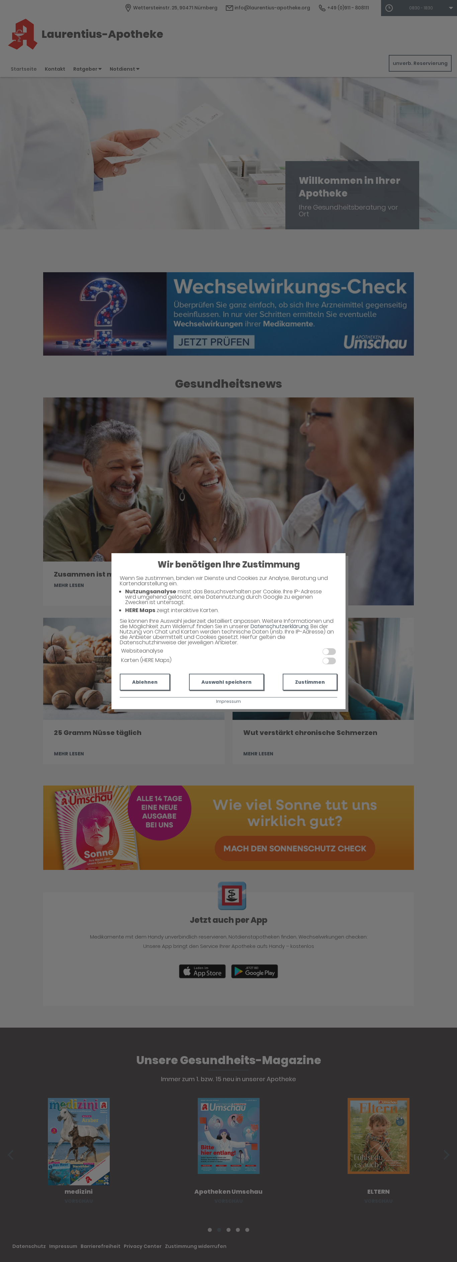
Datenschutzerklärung (279, 626)
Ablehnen (145, 682)
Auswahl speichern (226, 682)
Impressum (228, 701)
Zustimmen (310, 682)
